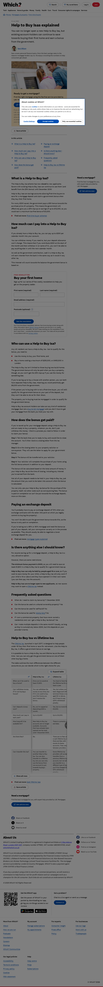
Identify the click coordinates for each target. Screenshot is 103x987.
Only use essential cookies (71, 121)
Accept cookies (48, 121)
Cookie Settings (29, 121)
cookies (34, 107)
